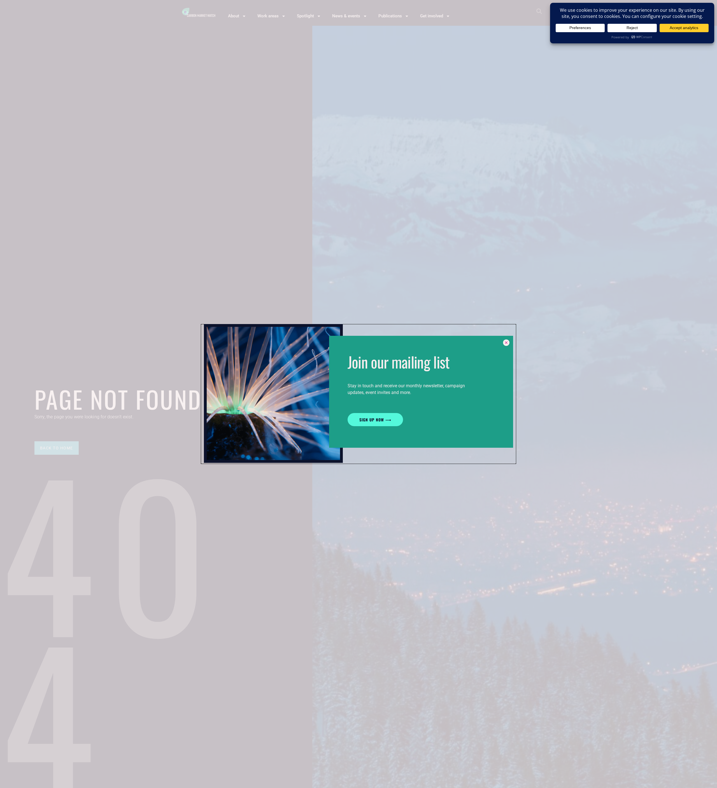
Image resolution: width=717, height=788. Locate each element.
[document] (358, 394)
